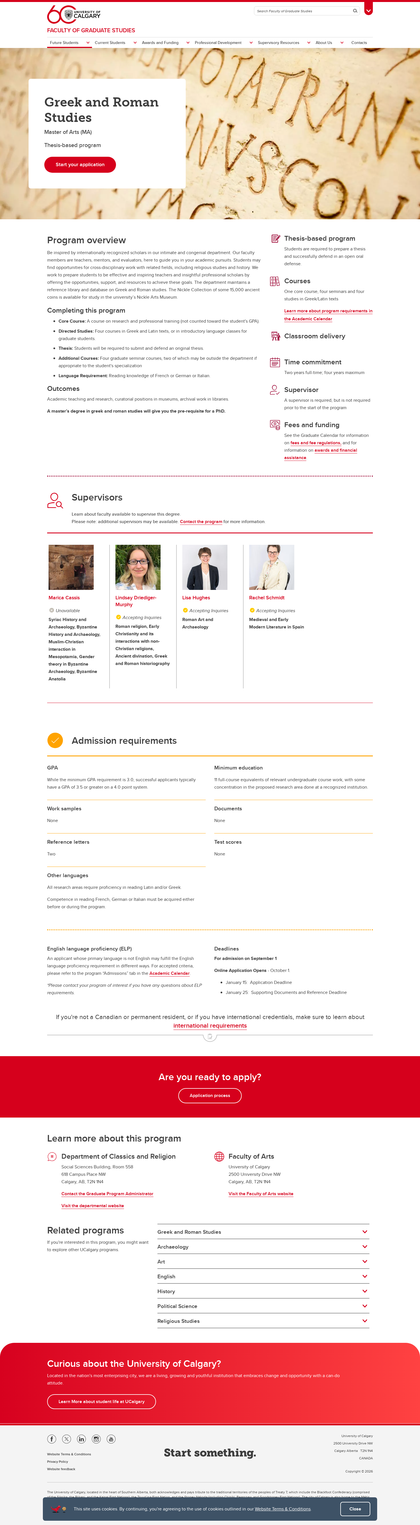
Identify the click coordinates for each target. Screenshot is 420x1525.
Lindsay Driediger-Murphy (135, 601)
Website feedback (61, 1468)
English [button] (166, 1276)
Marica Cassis (64, 597)
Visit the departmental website (92, 1205)
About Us (324, 42)
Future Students (64, 42)
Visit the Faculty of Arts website (261, 1193)
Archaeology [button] (173, 1247)
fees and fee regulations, (316, 442)
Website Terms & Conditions (283, 1509)
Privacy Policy (57, 1461)
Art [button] (161, 1261)
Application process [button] (210, 1095)
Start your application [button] (80, 164)
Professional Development (218, 42)
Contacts (359, 42)
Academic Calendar (169, 973)
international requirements (210, 1025)
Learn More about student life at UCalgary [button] (102, 1401)
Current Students (110, 42)
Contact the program (201, 521)
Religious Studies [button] (178, 1321)
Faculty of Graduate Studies (91, 30)
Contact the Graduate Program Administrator (107, 1193)
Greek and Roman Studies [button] (189, 1232)
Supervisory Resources (278, 42)
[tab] (263, 1231)
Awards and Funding (160, 42)
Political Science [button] (177, 1306)
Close (355, 1509)
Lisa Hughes (196, 597)
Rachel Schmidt (267, 597)
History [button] (166, 1291)
